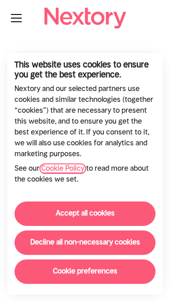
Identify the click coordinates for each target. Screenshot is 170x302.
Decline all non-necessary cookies (85, 242)
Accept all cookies (85, 213)
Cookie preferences (85, 271)
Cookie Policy (62, 168)
